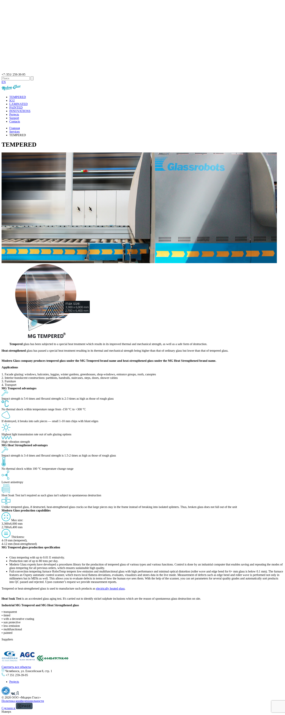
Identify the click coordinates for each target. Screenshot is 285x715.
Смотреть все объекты (16, 667)
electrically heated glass (110, 588)
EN (4, 82)
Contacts (14, 121)
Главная (14, 128)
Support (14, 118)
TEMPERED (17, 97)
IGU (12, 100)
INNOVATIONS (19, 111)
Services (14, 131)
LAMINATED (18, 104)
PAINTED (16, 107)
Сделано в (9, 708)
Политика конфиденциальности (23, 701)
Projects (14, 114)
